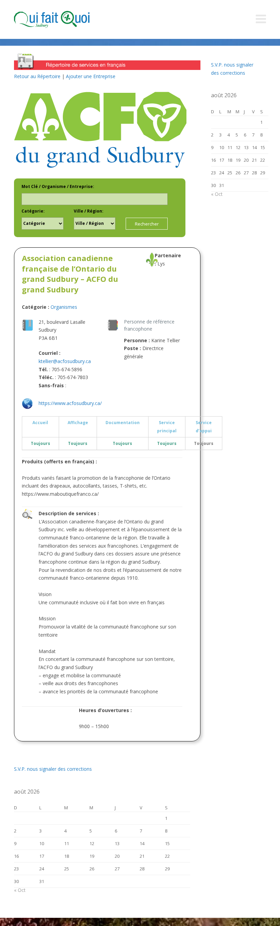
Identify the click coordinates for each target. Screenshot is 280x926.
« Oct (20, 890)
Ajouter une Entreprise (90, 76)
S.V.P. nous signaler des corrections (53, 769)
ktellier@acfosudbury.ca (65, 361)
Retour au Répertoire (37, 76)
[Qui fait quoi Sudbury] (62, 19)
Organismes (64, 307)
